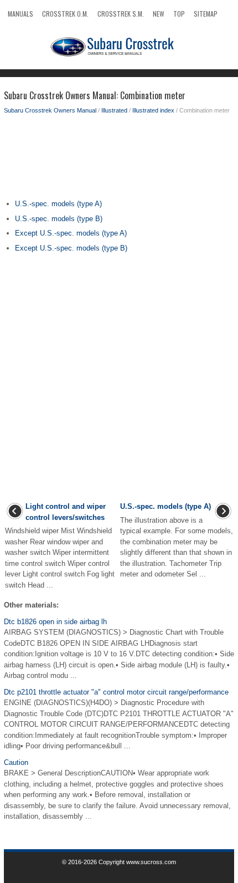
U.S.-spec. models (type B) (58, 219)
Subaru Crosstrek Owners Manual (50, 110)
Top (179, 13)
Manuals (20, 13)
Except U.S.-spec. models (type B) (71, 248)
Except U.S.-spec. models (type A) (71, 233)
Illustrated (114, 110)
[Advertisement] (119, 159)
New (158, 13)
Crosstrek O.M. (65, 13)
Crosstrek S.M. (120, 13)
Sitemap (206, 13)
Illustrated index (153, 110)
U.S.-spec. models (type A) (58, 204)
